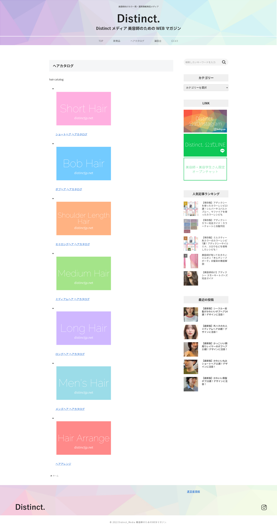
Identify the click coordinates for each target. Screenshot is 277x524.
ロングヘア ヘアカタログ (70, 354)
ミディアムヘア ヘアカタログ (73, 299)
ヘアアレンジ (63, 464)
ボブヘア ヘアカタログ (69, 189)
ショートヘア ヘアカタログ (71, 134)
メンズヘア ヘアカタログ (70, 409)
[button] (224, 62)
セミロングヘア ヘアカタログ (73, 244)
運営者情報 (193, 491)
